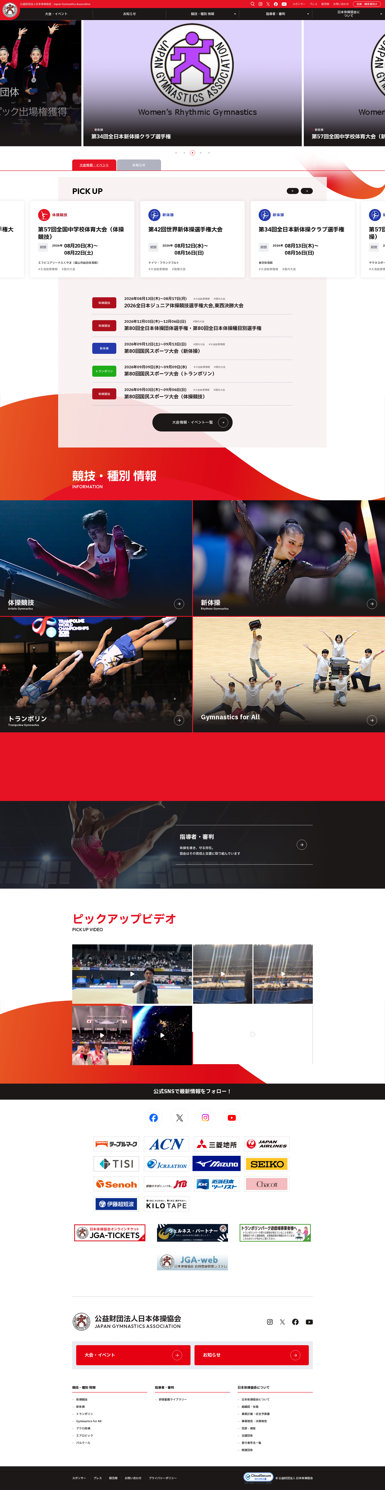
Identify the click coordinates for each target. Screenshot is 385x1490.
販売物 (325, 4)
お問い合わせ (341, 4)
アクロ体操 (83, 1428)
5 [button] (209, 152)
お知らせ (129, 14)
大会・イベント (56, 14)
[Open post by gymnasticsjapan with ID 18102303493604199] (253, 1034)
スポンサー (299, 4)
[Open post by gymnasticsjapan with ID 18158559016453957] (283, 974)
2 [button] (184, 152)
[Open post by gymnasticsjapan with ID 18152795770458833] (102, 1035)
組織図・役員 (250, 1407)
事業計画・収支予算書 (256, 1414)
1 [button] (176, 152)
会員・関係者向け (367, 4)
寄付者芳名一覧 (251, 1443)
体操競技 (81, 1400)
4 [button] (200, 152)
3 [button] (192, 152)
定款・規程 (249, 1428)
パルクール (83, 1443)
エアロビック (84, 1436)
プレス (313, 4)
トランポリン (84, 1414)
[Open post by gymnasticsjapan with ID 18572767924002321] (132, 974)
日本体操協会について (256, 1400)
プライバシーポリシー (163, 1478)
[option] (192, 83)
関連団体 (247, 1450)
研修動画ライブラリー (173, 1400)
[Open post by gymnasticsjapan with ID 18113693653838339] (222, 974)
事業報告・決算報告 (254, 1421)
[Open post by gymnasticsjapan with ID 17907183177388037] (162, 1035)
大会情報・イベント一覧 (192, 422)
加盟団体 (247, 1436)
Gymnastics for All (88, 1421)
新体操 (80, 1407)
